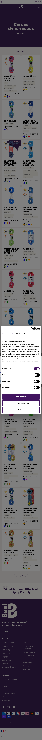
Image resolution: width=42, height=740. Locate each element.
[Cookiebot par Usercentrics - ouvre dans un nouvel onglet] (31, 328)
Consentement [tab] (7, 334)
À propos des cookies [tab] (32, 334)
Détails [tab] (18, 334)
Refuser (21, 410)
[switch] (37, 375)
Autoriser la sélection (21, 403)
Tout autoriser (21, 396)
